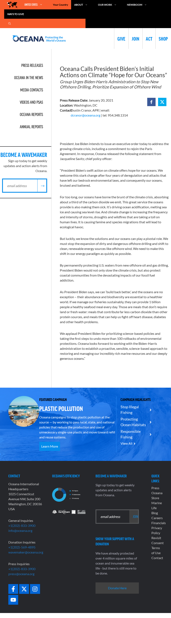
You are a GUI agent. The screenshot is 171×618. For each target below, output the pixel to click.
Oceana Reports (31, 114)
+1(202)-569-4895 (21, 547)
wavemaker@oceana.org (25, 552)
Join (135, 38)
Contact (157, 558)
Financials (158, 523)
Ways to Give (15, 14)
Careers (157, 518)
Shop (163, 38)
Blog (154, 513)
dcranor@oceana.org (85, 115)
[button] (151, 102)
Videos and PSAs (31, 102)
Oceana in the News (28, 78)
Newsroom (134, 4)
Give (121, 38)
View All (126, 443)
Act (149, 38)
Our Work (105, 4)
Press (155, 488)
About (78, 4)
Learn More (49, 446)
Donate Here (117, 588)
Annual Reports (31, 127)
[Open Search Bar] (9, 23)
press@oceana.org (21, 574)
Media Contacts (31, 90)
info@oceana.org (20, 530)
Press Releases (32, 65)
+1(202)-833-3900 (21, 525)
